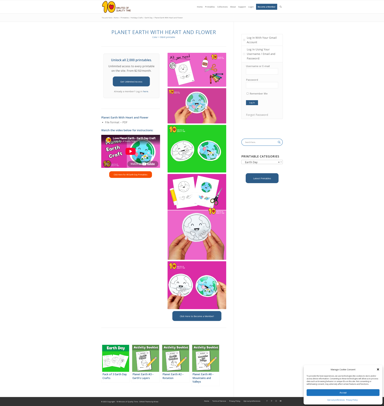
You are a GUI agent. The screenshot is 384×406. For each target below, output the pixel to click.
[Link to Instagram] (276, 401)
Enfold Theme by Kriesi (149, 401)
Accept (343, 392)
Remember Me (258, 93)
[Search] (280, 6)
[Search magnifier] (279, 142)
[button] (378, 369)
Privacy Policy (352, 400)
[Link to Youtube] (280, 401)
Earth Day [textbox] (261, 162)
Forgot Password (257, 115)
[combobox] (262, 162)
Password (252, 79)
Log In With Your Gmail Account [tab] (262, 40)
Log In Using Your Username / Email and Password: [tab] (261, 54)
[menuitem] (200, 6)
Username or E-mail (258, 66)
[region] (262, 90)
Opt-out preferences (336, 400)
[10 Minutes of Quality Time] (116, 6)
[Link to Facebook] (267, 401)
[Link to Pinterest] (271, 401)
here (145, 91)
